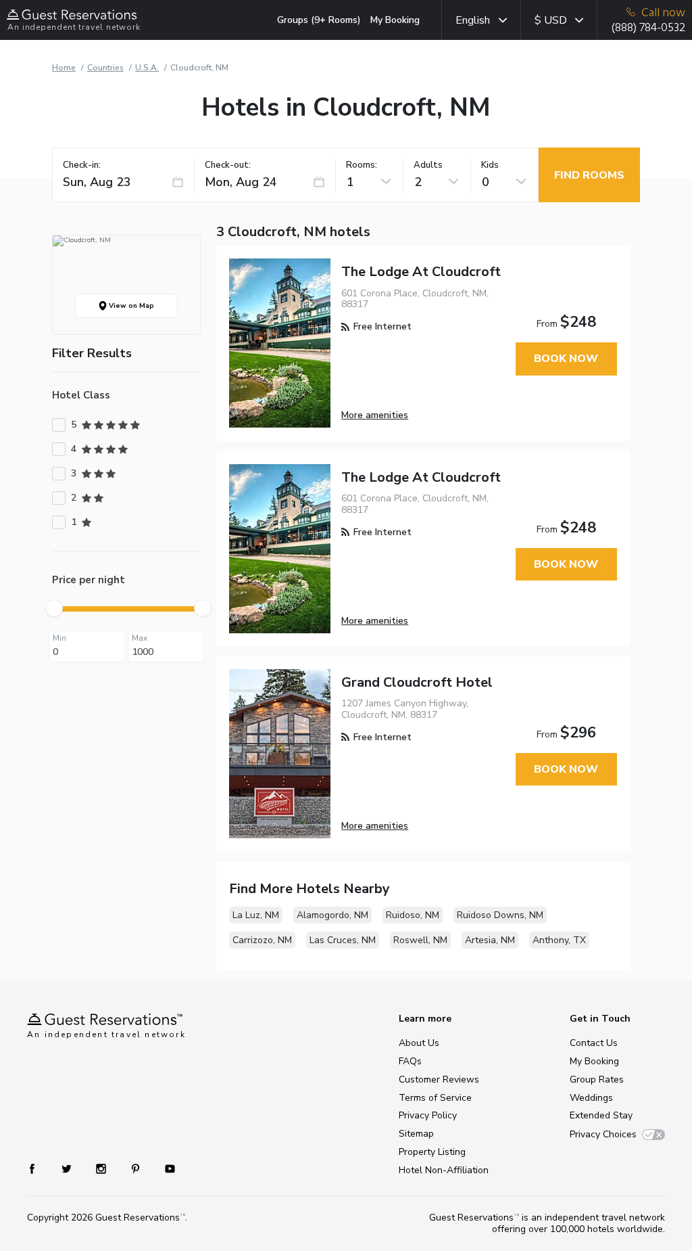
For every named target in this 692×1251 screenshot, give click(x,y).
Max (139, 638)
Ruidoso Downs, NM (500, 915)
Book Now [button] (566, 358)
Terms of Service (435, 1097)
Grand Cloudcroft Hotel (417, 682)
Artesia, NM (490, 940)
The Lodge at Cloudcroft (421, 272)
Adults (428, 165)
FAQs (410, 1061)
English (472, 20)
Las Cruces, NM (343, 940)
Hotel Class (81, 395)
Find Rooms (589, 175)
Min (59, 638)
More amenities (374, 415)
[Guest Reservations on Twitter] (68, 1168)
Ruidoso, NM (412, 915)
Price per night (88, 580)
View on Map (130, 306)
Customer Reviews (439, 1079)
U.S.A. (147, 67)
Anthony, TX (559, 940)
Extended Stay (601, 1115)
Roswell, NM (420, 940)
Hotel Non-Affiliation (444, 1170)
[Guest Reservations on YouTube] (164, 1168)
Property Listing (432, 1151)
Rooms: (361, 165)
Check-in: (82, 165)
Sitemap (416, 1133)
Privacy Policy (428, 1115)
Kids (490, 165)
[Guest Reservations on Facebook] (39, 1168)
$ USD (551, 20)
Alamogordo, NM (332, 915)
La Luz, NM (255, 915)
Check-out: (228, 165)
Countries (105, 67)
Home (64, 67)
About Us (419, 1043)
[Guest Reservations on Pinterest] (137, 1168)
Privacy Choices (603, 1134)
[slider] (54, 608)
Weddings (591, 1097)
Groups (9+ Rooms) (319, 20)
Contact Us (594, 1043)
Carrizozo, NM (262, 940)
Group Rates (597, 1079)
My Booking (395, 20)
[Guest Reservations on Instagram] (102, 1168)
